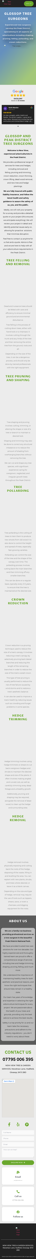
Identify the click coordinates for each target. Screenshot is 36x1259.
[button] (29, 3)
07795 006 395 (18, 1059)
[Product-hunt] (27, 1124)
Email (18, 1177)
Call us (18, 1196)
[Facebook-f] (9, 1124)
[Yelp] (18, 1124)
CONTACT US (18, 1052)
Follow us (18, 1216)
